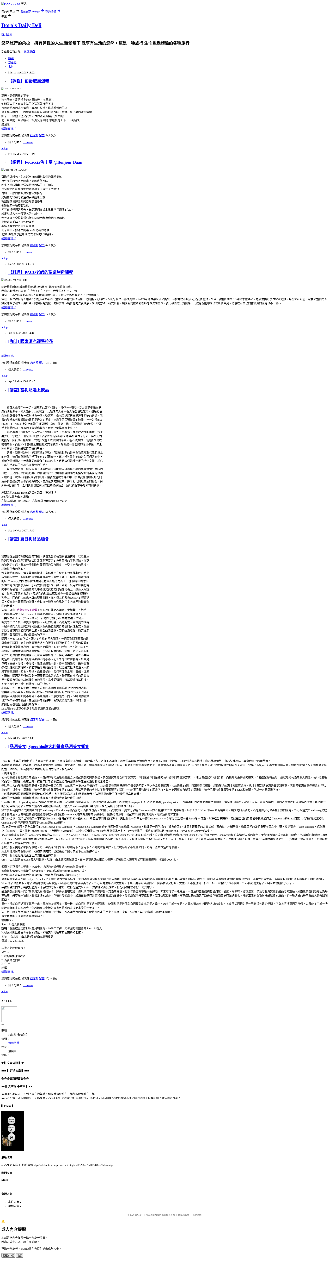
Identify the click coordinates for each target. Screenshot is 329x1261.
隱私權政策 (183, 1215)
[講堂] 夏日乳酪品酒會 (28, 539)
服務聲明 (197, 1215)
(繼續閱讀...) (8, 128)
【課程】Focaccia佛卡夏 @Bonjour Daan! (46, 162)
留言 (42, 135)
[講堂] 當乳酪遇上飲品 (28, 390)
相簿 (11, 58)
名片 (11, 66)
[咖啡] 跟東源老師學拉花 (30, 341)
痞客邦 (34, 135)
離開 (19, 1255)
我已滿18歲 (8, 1255)
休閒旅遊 (29, 51)
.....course (28, 142)
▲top (4, 148)
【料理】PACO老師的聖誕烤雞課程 (40, 272)
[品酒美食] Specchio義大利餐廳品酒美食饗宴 (48, 746)
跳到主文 (6, 34)
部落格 (12, 62)
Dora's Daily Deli (21, 25)
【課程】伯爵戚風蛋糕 (28, 81)
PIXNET (139, 1215)
